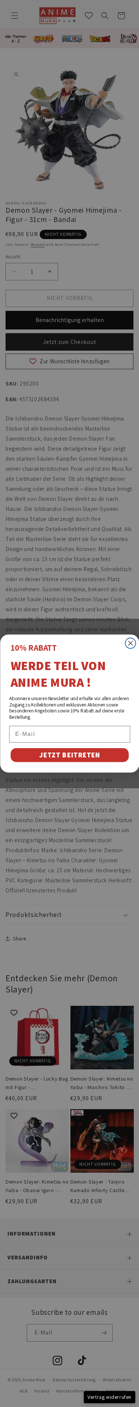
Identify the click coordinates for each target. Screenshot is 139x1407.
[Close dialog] (130, 643)
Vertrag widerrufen (109, 1397)
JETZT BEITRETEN (69, 755)
